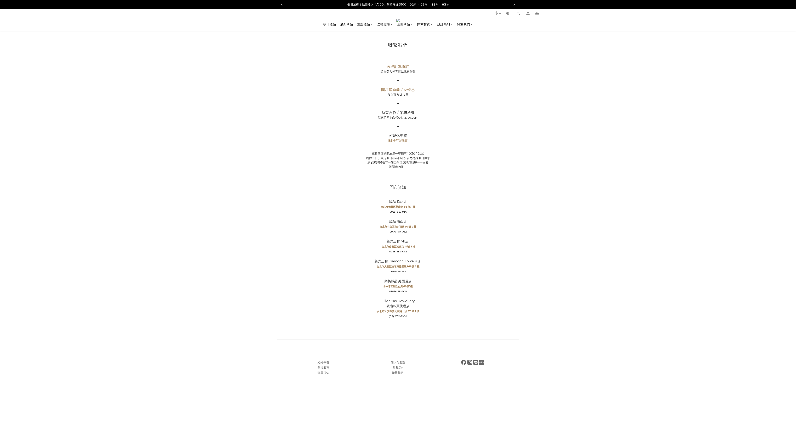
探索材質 (423, 24)
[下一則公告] (514, 4)
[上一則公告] (282, 4)
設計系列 (443, 24)
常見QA (398, 367)
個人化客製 (398, 362)
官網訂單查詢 (398, 66)
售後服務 (323, 367)
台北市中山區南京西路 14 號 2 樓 (398, 226)
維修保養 (323, 362)
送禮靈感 (383, 24)
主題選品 (363, 24)
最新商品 (346, 24)
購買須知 (323, 373)
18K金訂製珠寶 (398, 140)
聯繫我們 (398, 373)
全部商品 (403, 24)
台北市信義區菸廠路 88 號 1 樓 (398, 206)
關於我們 (463, 24)
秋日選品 (329, 24)
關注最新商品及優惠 (398, 89)
